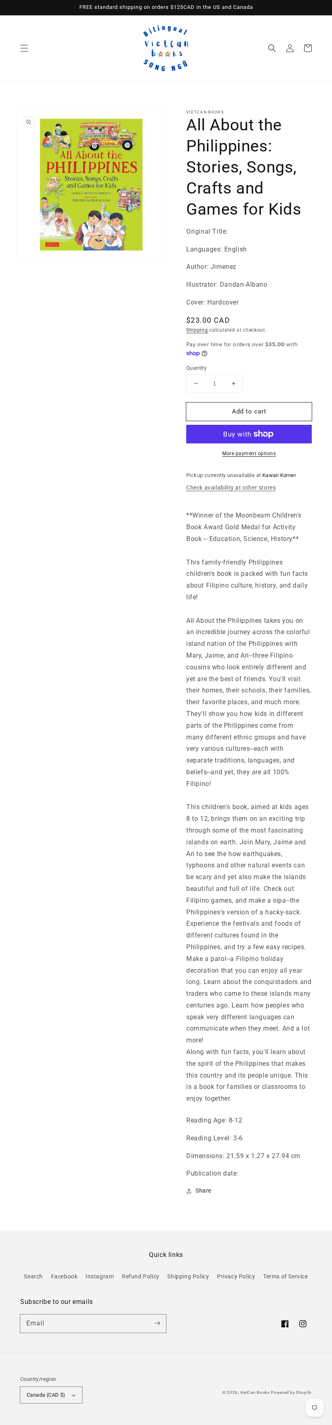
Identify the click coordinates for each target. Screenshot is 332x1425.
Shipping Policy (188, 1276)
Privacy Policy (236, 1276)
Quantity (196, 368)
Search (33, 1276)
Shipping (197, 330)
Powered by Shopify (291, 1392)
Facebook (64, 1276)
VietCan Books (255, 1392)
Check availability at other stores (231, 487)
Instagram (99, 1276)
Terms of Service (285, 1276)
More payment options (249, 453)
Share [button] (203, 1190)
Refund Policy (141, 1276)
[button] (24, 48)
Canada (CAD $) (46, 1395)
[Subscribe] (157, 1323)
